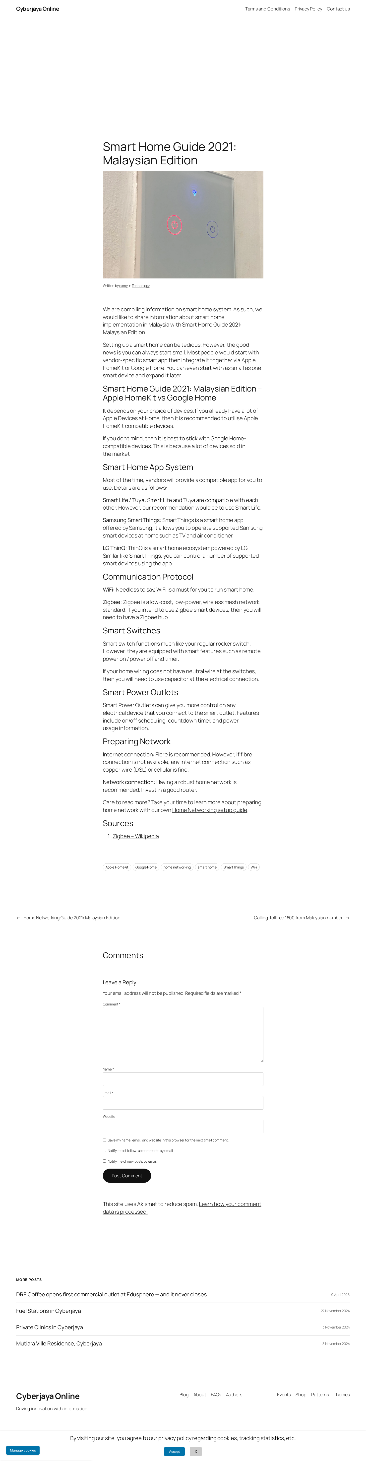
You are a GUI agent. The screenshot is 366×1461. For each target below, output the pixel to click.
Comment (112, 1004)
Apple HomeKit (117, 867)
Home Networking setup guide (209, 810)
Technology (141, 285)
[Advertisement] (183, 70)
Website (109, 1116)
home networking (177, 867)
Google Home (146, 867)
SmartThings (234, 867)
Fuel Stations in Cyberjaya (48, 1311)
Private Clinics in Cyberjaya (49, 1327)
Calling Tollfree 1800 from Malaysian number (298, 918)
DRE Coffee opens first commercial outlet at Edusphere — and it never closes (111, 1294)
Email (108, 1092)
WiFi (254, 867)
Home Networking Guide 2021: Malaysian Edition (72, 918)
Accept (174, 1452)
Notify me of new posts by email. (132, 1161)
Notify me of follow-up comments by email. (141, 1150)
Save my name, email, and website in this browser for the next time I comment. (168, 1140)
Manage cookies (23, 1450)
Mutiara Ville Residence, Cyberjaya (59, 1343)
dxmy (123, 285)
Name (108, 1069)
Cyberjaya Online (37, 8)
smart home (207, 867)
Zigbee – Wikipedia (136, 836)
